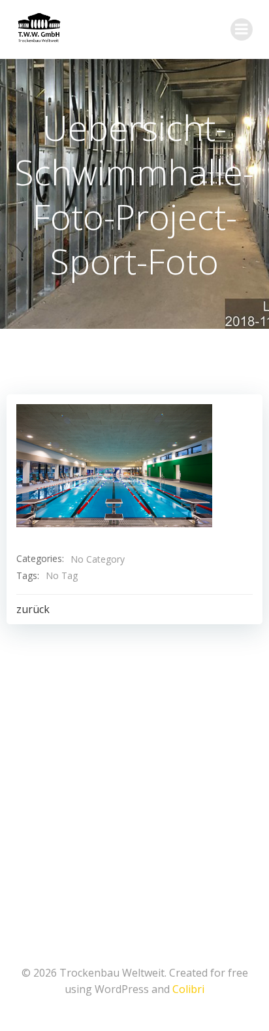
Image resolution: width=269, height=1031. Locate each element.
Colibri (188, 989)
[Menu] (241, 29)
